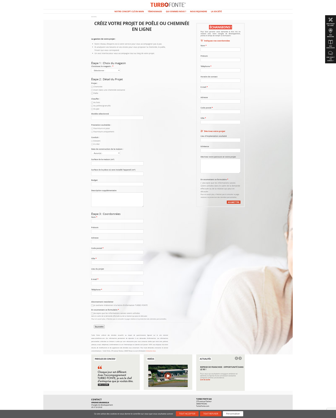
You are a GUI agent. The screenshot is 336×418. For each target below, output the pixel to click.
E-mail (94, 279)
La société (216, 11)
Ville (94, 258)
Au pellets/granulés (102, 105)
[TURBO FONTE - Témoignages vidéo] (168, 375)
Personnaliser (233, 413)
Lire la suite (205, 380)
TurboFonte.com (202, 406)
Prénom (94, 227)
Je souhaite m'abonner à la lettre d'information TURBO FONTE (120, 305)
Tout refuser (210, 413)
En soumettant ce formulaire (105, 310)
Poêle (95, 93)
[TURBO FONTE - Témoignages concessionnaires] (115, 375)
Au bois (96, 102)
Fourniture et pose (101, 128)
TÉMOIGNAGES (155, 11)
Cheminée (97, 86)
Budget (94, 180)
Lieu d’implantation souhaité (214, 136)
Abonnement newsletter (102, 302)
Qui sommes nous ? (176, 11)
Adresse (94, 238)
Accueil (94, 17)
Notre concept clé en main (129, 11)
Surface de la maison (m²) (102, 159)
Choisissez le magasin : (102, 66)
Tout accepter (187, 413)
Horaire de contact (209, 76)
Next (240, 358)
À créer (96, 144)
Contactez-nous (151, 351)
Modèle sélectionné (100, 113)
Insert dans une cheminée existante (109, 90)
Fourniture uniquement (103, 131)
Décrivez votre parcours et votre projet (218, 157)
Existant (96, 141)
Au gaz (96, 109)
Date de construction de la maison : (107, 149)
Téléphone (96, 289)
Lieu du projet (97, 269)
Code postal (97, 248)
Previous (237, 358)
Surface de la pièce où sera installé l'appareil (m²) (113, 169)
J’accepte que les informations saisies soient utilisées (116, 313)
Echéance (205, 146)
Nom (94, 217)
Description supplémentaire (103, 190)
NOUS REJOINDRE (198, 11)
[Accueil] (168, 4)
